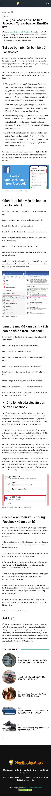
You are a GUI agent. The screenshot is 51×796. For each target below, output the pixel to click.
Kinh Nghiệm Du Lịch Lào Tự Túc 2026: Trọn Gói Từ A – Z (31, 678)
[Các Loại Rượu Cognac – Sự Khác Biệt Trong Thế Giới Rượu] (9, 694)
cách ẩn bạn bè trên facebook (20, 32)
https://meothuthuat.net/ (32, 787)
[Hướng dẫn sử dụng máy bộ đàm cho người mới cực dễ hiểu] (9, 728)
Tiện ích (10, 12)
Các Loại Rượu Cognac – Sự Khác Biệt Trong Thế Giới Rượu (32, 695)
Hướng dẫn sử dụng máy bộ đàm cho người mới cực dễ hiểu (33, 729)
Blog (19, 657)
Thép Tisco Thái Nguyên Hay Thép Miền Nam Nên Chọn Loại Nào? (32, 661)
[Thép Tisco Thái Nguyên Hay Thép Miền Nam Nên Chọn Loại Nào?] (9, 660)
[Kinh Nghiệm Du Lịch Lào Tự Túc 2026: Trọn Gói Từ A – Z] (9, 677)
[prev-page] (3, 738)
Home (4, 12)
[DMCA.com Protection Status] (25, 791)
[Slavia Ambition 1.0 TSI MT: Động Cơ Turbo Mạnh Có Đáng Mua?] (9, 711)
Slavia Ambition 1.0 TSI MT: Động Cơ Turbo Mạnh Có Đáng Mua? (33, 712)
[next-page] (7, 738)
